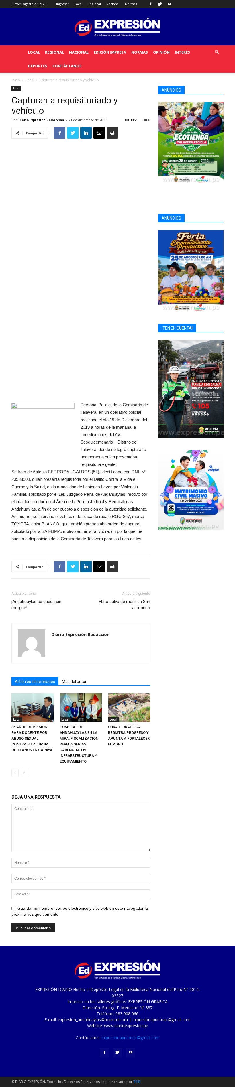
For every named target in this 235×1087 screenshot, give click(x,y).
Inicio (15, 80)
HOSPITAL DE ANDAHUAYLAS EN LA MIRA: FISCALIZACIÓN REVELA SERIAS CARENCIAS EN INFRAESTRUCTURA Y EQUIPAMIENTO (79, 744)
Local (78, 4)
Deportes (37, 65)
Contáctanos (67, 65)
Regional (94, 4)
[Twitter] (160, 4)
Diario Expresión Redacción (41, 120)
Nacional (113, 4)
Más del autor (74, 681)
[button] (217, 52)
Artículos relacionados (35, 681)
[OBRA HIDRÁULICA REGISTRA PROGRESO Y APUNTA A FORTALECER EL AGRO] (129, 707)
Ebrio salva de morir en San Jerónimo (124, 604)
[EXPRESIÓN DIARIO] (117, 27)
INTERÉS (182, 52)
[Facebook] (150, 4)
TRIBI (137, 1081)
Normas (131, 4)
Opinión (161, 52)
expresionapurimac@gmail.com (130, 1037)
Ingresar (62, 4)
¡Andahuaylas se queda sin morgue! (36, 604)
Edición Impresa (110, 52)
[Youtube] (169, 4)
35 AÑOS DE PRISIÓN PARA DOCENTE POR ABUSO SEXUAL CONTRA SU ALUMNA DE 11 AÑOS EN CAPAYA (31, 738)
